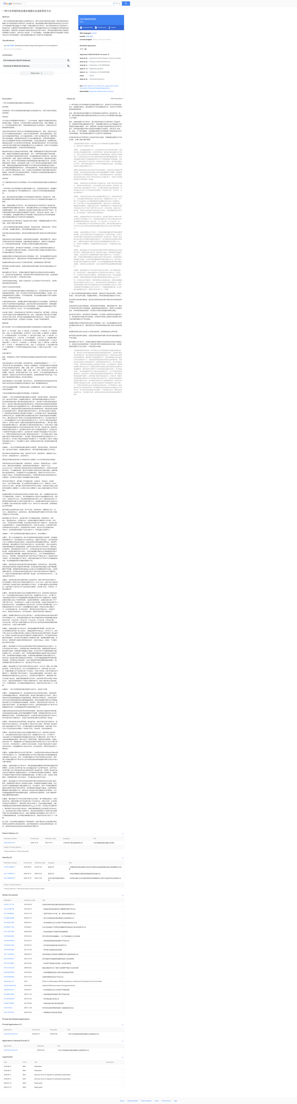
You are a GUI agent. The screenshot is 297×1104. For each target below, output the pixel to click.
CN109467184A (9, 945)
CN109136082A (9, 867)
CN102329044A (9, 999)
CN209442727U (9, 990)
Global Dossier (102, 91)
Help (175, 1101)
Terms (157, 1101)
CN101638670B (9, 909)
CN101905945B (9, 950)
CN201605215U (9, 843)
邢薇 (87, 36)
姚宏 (91, 36)
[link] (30, 45)
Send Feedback (132, 1101)
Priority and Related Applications (99, 88)
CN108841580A (9, 994)
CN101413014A (9, 968)
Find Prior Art (101, 27)
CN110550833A (9, 913)
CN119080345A (9, 878)
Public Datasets (146, 1101)
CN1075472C (8, 1008)
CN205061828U (9, 972)
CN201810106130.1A (11, 1034)
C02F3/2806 (10, 45)
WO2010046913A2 (10, 985)
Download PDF (87, 27)
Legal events (109, 86)
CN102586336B (9, 977)
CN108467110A (9, 927)
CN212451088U (9, 963)
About (122, 1101)
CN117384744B (9, 931)
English (94, 33)
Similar (113, 27)
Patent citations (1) (89, 86)
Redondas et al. (9, 981)
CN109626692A (9, 936)
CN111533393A (9, 954)
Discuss (110, 91)
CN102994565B (9, 940)
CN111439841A (9, 873)
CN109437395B (9, 922)
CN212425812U (9, 959)
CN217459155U (9, 1012)
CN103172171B (9, 904)
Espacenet (93, 91)
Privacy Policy (166, 1101)
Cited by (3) (100, 86)
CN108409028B (9, 918)
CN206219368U (9, 1003)
